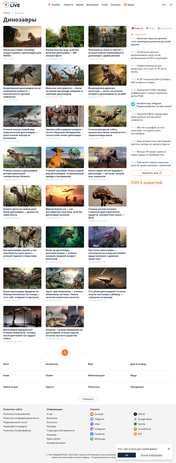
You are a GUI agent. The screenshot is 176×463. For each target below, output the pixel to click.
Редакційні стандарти (15, 426)
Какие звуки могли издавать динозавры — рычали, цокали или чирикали (106, 173)
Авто (6, 364)
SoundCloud (144, 429)
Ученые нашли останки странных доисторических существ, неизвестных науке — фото (106, 213)
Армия (79, 4)
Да (126, 455)
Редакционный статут (15, 422)
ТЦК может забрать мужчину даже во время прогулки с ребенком (151, 164)
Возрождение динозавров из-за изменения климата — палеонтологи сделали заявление (22, 92)
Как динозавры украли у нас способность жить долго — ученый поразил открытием (20, 253)
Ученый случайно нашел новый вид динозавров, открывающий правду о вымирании (65, 173)
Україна (56, 4)
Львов (49, 375)
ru (163, 4)
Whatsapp (100, 438)
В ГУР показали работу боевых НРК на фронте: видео (150, 81)
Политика (94, 386)
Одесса (50, 386)
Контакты (52, 422)
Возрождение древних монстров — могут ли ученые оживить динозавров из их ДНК (107, 91)
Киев (6, 375)
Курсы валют (54, 438)
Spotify (141, 424)
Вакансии (52, 418)
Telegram (99, 419)
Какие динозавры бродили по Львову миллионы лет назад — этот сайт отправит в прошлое (21, 294)
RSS (140, 433)
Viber (97, 424)
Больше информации (151, 455)
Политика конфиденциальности (21, 418)
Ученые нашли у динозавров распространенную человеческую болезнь (20, 173)
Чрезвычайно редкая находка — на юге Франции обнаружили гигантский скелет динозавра (65, 132)
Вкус (90, 364)
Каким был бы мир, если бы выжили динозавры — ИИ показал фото (62, 52)
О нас (50, 414)
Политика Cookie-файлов (17, 430)
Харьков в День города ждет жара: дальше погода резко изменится (149, 116)
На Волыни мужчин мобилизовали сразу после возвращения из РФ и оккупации (149, 55)
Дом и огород (138, 364)
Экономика (92, 4)
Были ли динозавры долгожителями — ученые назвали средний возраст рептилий (61, 254)
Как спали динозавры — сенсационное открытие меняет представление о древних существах (107, 254)
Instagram (100, 429)
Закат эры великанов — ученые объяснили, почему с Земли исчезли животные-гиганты (64, 294)
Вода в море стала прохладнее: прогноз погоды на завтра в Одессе (151, 143)
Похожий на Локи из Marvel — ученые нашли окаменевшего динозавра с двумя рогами (106, 52)
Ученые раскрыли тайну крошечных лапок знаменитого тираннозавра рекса (107, 132)
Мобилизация (96, 375)
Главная (6, 13)
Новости (68, 4)
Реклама (51, 426)
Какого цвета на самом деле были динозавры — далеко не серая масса (20, 211)
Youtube (99, 414)
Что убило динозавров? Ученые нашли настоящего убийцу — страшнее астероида (107, 294)
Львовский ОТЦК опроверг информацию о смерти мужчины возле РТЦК (149, 92)
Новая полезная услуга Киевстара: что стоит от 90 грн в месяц (148, 68)
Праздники (137, 386)
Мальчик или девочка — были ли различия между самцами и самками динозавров (64, 91)
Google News (145, 419)
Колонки (115, 4)
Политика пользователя (16, 414)
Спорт (104, 4)
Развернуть (88, 399)
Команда (51, 434)
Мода (133, 375)
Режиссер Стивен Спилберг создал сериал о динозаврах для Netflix (22, 52)
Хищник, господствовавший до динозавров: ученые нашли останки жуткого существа (64, 332)
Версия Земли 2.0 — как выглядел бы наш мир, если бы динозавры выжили (64, 211)
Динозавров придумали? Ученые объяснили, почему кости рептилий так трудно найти (19, 334)
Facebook (100, 433)
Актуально (52, 364)
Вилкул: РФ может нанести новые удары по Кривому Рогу (148, 153)
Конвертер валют (56, 442)
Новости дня (10, 386)
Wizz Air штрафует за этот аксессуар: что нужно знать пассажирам (148, 130)
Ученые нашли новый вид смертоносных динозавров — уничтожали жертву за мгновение (20, 134)
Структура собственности (61, 430)
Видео (131, 4)
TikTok (141, 414)
